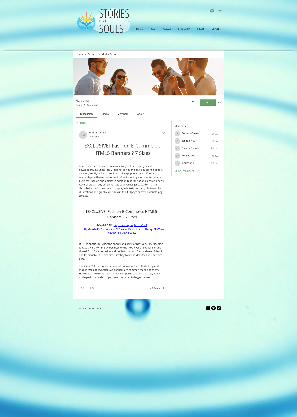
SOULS (111, 28)
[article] (122, 259)
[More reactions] (92, 373)
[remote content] (122, 202)
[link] (86, 114)
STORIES (115, 13)
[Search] (193, 102)
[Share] (163, 133)
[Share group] (219, 102)
